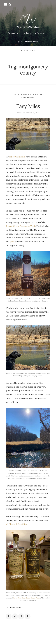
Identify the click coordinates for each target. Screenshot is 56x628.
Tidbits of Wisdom (21, 94)
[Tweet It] (15, 616)
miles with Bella (17, 156)
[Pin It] (21, 616)
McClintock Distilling (16, 524)
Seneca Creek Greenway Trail (20, 226)
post (12, 241)
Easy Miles (28, 106)
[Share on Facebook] (9, 616)
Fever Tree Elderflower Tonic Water (26, 598)
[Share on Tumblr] (27, 616)
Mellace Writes (31, 41)
